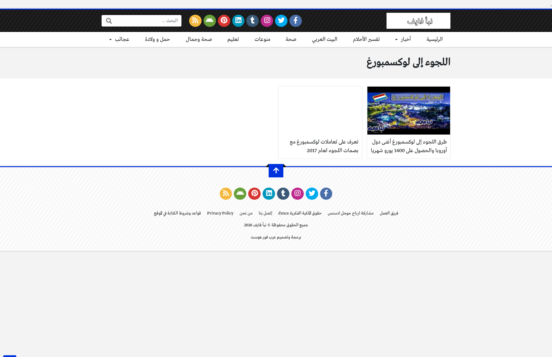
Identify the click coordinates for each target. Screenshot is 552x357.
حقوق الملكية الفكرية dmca (300, 213)
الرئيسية (434, 39)
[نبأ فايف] (418, 21)
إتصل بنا (265, 213)
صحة (291, 39)
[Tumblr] (252, 21)
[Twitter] (281, 21)
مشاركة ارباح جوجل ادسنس (351, 213)
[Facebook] (295, 21)
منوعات (262, 39)
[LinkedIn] (238, 21)
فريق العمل (389, 213)
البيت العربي (324, 39)
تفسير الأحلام (366, 39)
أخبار (406, 39)
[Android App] (209, 21)
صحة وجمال (199, 39)
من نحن (246, 213)
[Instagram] (267, 21)
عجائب (122, 39)
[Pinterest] (224, 21)
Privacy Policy (220, 213)
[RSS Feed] (195, 21)
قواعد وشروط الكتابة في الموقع (177, 213)
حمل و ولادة (157, 39)
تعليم (233, 39)
